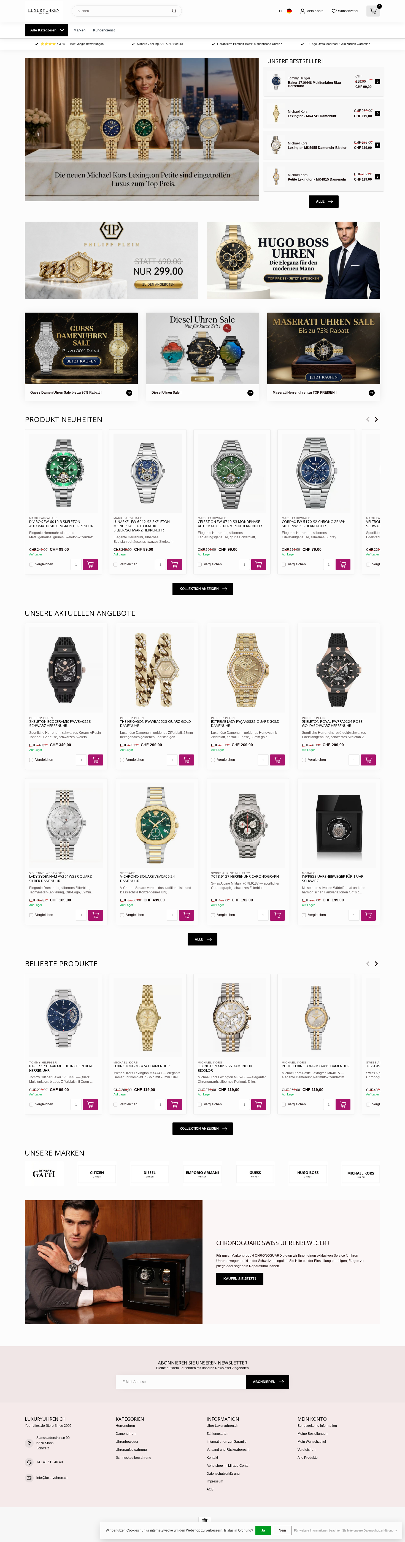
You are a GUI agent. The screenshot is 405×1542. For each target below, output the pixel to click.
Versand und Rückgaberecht (228, 1450)
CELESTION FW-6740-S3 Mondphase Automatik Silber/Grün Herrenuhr (230, 524)
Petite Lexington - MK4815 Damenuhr (316, 1066)
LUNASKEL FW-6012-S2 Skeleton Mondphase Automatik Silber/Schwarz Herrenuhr (142, 526)
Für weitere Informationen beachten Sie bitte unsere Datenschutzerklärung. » (345, 1530)
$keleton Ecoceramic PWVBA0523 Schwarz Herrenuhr (60, 723)
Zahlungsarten (217, 1434)
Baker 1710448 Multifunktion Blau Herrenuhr (61, 1068)
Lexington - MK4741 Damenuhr (142, 1066)
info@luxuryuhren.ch (52, 1478)
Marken (79, 30)
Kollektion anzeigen (199, 589)
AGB (210, 1489)
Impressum (215, 1481)
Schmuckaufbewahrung (133, 1458)
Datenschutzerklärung (223, 1474)
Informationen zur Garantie (227, 1442)
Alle (320, 201)
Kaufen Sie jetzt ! (239, 1279)
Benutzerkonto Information (317, 1426)
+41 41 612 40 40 (49, 1462)
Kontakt (212, 1458)
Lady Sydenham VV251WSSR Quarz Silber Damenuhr (60, 878)
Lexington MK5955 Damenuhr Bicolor (225, 1068)
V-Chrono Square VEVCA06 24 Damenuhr (147, 878)
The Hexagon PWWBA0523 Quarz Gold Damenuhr (155, 723)
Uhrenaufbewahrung (131, 1450)
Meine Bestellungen (313, 1434)
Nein (282, 1530)
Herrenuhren (125, 1426)
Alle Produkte (308, 1458)
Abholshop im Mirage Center (228, 1466)
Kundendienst (104, 30)
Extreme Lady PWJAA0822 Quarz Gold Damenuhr (245, 723)
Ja (263, 1530)
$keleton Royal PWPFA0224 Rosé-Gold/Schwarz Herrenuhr (333, 723)
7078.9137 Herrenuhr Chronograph (245, 876)
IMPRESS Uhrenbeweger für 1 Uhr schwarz (332, 878)
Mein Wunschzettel (312, 1442)
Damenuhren (126, 1434)
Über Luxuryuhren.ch (222, 1426)
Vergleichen (44, 564)
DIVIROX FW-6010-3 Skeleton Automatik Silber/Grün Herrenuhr (61, 524)
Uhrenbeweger (127, 1442)
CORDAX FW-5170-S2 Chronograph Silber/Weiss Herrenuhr (313, 524)
